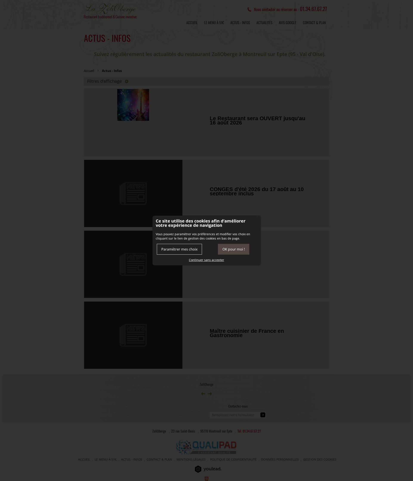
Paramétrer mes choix (179, 249)
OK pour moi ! (233, 249)
